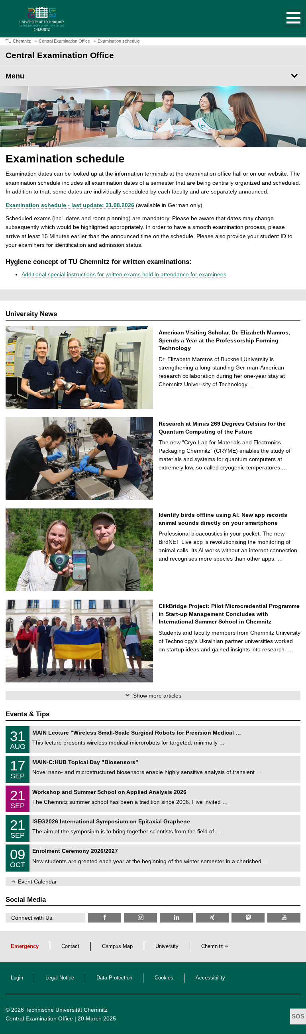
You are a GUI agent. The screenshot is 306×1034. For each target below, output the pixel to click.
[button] (285, 18)
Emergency (25, 946)
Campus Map (117, 946)
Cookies (164, 978)
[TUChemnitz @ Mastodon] (248, 917)
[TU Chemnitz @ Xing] (212, 917)
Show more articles (157, 695)
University (166, 946)
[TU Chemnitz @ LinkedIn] (176, 917)
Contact (70, 946)
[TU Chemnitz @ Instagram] (140, 917)
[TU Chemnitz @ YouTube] (283, 917)
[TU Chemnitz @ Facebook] (104, 917)
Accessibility (210, 978)
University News (31, 314)
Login (17, 978)
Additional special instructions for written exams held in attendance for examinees (124, 274)
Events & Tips (27, 714)
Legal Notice (59, 978)
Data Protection (114, 978)
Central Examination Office (39, 1018)
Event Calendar (37, 881)
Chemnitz (212, 946)
